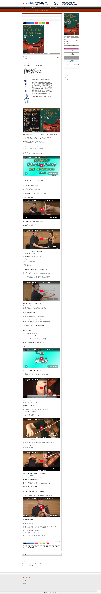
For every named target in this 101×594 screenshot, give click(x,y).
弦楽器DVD (65, 73)
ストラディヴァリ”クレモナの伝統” (26, 556)
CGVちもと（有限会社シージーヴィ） (49, 592)
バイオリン (66, 79)
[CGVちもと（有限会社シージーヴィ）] (36, 2)
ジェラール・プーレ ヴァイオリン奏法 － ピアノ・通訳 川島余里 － (31, 547)
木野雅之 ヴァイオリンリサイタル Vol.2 (27, 565)
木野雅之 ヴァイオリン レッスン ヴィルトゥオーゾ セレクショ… (31, 563)
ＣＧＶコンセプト (25, 580)
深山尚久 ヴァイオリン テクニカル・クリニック (51, 547)
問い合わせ (24, 583)
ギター (66, 75)
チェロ (66, 77)
